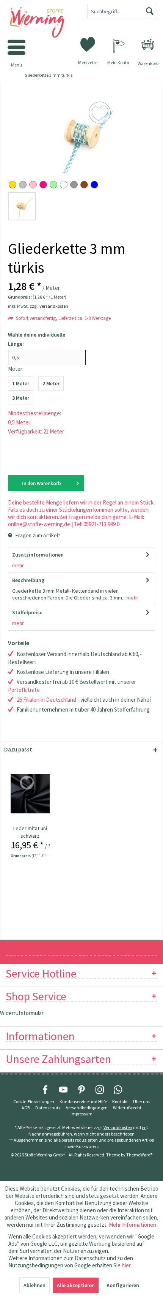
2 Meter (51, 383)
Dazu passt (18, 749)
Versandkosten (117, 1127)
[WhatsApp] (117, 1089)
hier (126, 1265)
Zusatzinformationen (38, 554)
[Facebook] (45, 1089)
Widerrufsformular (22, 1013)
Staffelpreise (27, 612)
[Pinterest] (81, 1089)
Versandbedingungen (87, 1107)
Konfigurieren (123, 1285)
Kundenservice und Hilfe (83, 1101)
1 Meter (20, 383)
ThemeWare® (139, 1155)
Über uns (141, 1101)
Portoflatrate (24, 689)
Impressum (81, 1114)
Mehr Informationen (132, 1224)
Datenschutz (48, 1107)
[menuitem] (148, 44)
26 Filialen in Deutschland (46, 699)
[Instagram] (99, 1089)
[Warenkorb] (147, 44)
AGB (26, 1107)
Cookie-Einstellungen (33, 1101)
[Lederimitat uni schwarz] (30, 794)
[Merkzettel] (88, 43)
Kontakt (120, 1101)
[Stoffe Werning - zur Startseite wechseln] (41, 23)
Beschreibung (28, 580)
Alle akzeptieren (76, 1285)
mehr (18, 565)
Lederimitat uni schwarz (30, 832)
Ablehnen (34, 1285)
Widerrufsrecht (127, 1107)
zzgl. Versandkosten (49, 306)
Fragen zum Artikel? (37, 535)
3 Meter (20, 397)
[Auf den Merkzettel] (27, 783)
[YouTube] (63, 1089)
